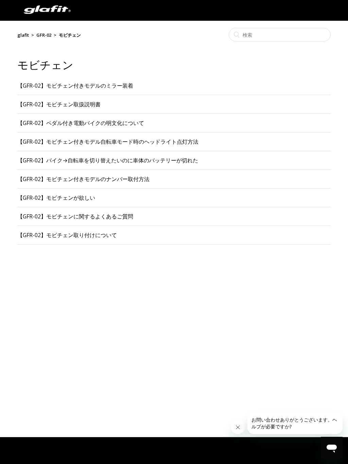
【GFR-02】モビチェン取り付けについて (67, 235)
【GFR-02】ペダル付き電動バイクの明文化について (80, 123)
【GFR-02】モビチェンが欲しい (56, 197)
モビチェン (70, 35)
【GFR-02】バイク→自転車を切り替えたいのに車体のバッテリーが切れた (107, 160)
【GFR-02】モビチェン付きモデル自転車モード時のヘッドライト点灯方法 (107, 141)
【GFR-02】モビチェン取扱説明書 (59, 104)
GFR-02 (43, 35)
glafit (23, 35)
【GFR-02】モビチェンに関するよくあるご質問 (75, 216)
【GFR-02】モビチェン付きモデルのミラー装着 (75, 85)
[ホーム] (47, 17)
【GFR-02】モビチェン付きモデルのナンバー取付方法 (83, 179)
